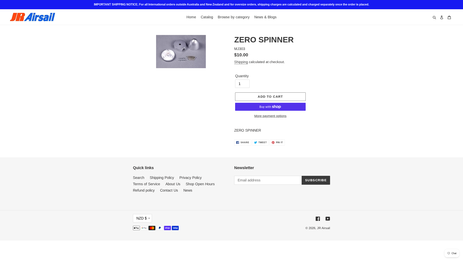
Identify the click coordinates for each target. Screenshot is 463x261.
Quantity (242, 76)
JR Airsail (323, 228)
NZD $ (141, 218)
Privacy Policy (190, 178)
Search (138, 178)
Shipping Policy (162, 178)
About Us (172, 184)
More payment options (270, 116)
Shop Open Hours (200, 184)
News (187, 190)
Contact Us (169, 190)
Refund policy (144, 190)
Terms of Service (146, 184)
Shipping (241, 62)
